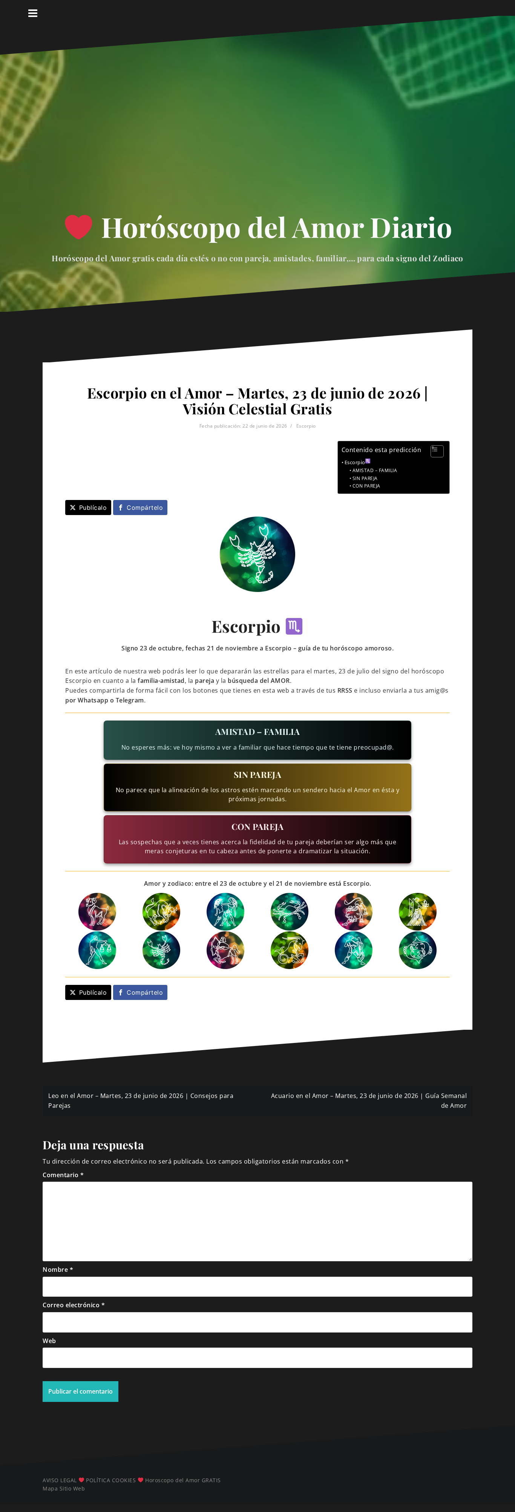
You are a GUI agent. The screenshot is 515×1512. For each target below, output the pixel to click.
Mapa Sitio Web (64, 1488)
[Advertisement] (257, 135)
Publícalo (93, 507)
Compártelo (145, 507)
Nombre (58, 1269)
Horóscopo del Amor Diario (273, 226)
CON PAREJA (366, 486)
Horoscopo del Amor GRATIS (183, 1480)
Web (49, 1341)
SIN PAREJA (365, 478)
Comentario (63, 1175)
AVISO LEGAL (60, 1480)
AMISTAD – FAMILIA (375, 470)
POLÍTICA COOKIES (111, 1480)
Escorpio (306, 426)
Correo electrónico (74, 1305)
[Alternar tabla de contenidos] (433, 451)
